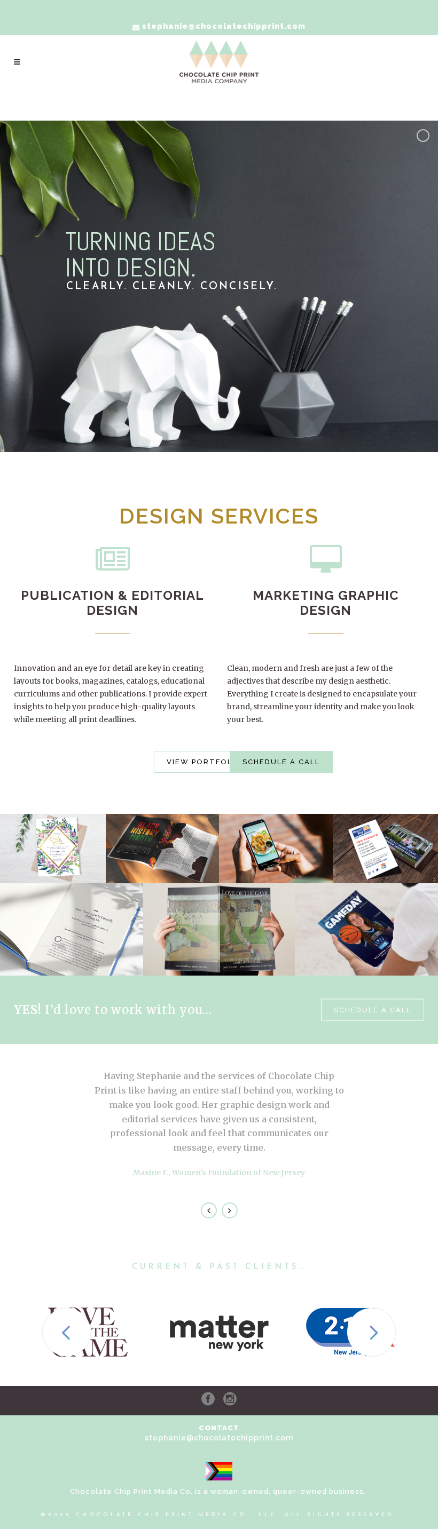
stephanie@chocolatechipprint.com (219, 1437)
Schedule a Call (372, 1010)
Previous (209, 1210)
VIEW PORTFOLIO (204, 762)
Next (230, 1210)
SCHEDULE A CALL (281, 762)
